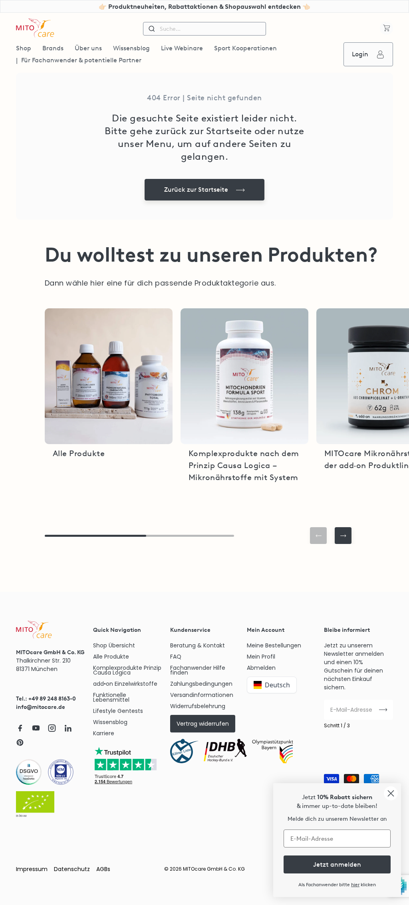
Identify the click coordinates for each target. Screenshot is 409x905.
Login (360, 54)
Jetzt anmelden (337, 864)
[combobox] (204, 28)
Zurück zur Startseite (196, 189)
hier (355, 884)
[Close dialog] (391, 793)
